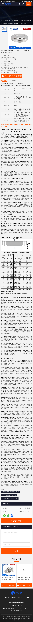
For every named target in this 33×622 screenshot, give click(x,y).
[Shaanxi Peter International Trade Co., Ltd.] (8, 4)
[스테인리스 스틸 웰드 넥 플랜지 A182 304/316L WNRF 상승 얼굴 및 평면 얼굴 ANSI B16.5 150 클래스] (8, 570)
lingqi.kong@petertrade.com (10, 1)
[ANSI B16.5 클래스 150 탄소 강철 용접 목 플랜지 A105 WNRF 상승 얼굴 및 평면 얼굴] (24, 570)
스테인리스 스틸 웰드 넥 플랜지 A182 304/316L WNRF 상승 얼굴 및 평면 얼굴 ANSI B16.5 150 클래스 (8, 579)
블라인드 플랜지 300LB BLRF (9, 498)
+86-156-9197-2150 (26, 1)
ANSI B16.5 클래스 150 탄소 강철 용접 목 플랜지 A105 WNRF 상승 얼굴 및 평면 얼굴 (24, 579)
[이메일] (12, 516)
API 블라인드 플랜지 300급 (9, 495)
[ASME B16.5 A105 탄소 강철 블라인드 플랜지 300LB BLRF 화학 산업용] (20, 38)
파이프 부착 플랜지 (13, 20)
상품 (5, 20)
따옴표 (28, 4)
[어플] (8, 515)
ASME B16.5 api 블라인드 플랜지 (10, 491)
